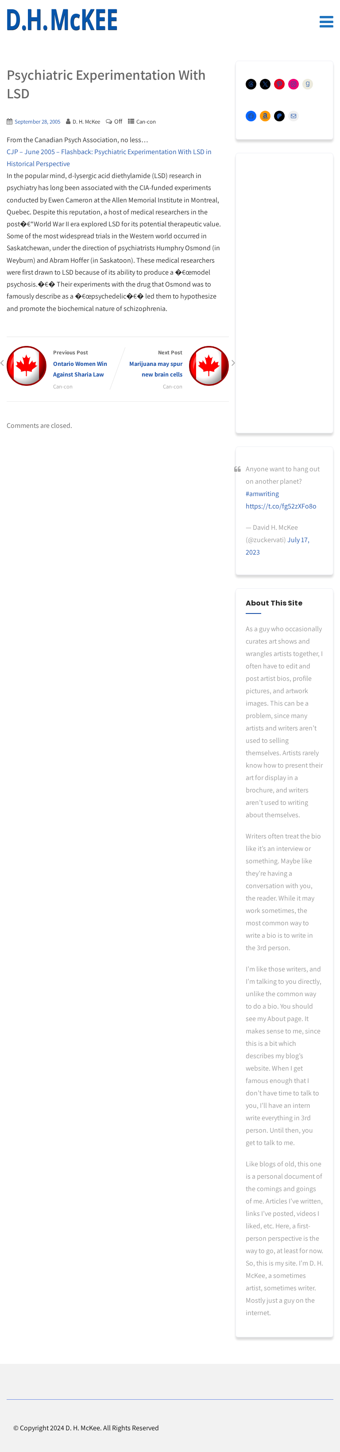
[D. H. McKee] (62, 20)
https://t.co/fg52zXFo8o (281, 506)
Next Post (155, 364)
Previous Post (80, 364)
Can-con (146, 121)
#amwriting (262, 493)
